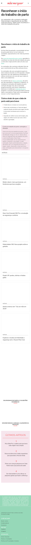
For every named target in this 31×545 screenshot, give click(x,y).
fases (2, 63)
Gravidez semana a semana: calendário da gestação (15, 423)
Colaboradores (5, 523)
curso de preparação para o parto (12, 58)
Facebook (3, 529)
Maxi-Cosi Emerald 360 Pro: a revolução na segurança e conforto (15, 214)
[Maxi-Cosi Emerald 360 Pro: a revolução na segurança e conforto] (15, 198)
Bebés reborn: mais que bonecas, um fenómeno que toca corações (14, 183)
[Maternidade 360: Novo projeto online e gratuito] (15, 229)
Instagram (3, 531)
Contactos (4, 525)
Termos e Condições (6, 539)
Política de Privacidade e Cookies (10, 541)
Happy (8, 514)
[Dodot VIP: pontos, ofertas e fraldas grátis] (15, 260)
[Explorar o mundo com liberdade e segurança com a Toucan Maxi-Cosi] (15, 323)
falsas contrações (17, 81)
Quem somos (4, 521)
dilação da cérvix (21, 89)
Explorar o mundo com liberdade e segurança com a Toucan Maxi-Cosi (14, 339)
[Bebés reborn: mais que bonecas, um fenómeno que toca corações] (15, 167)
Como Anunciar (5, 537)
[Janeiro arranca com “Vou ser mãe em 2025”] (15, 291)
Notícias (5, 179)
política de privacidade (13, 505)
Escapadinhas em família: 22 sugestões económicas (15, 401)
